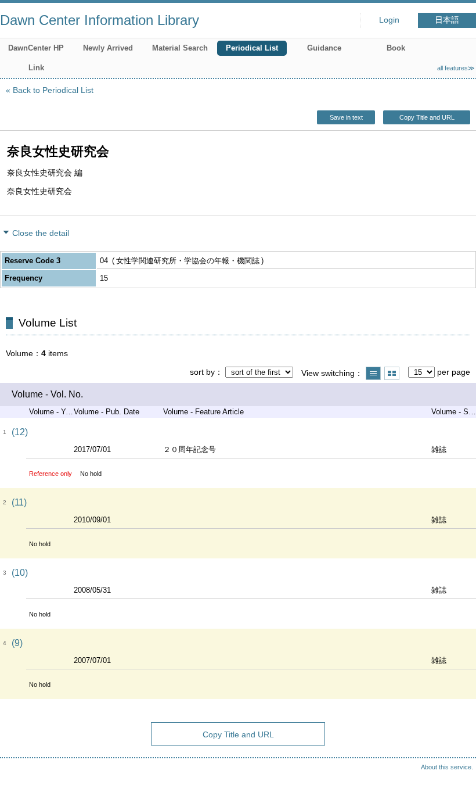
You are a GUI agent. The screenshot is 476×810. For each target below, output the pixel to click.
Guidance (324, 48)
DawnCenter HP (36, 48)
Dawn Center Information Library (99, 20)
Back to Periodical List (53, 90)
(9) (17, 643)
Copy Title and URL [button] (427, 117)
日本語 (447, 20)
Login (389, 20)
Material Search (180, 48)
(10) (20, 573)
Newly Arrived (108, 48)
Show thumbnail (391, 373)
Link (36, 67)
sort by (202, 372)
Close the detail (40, 233)
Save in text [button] (346, 117)
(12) (20, 432)
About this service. (447, 767)
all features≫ (456, 67)
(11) (19, 502)
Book (396, 48)
